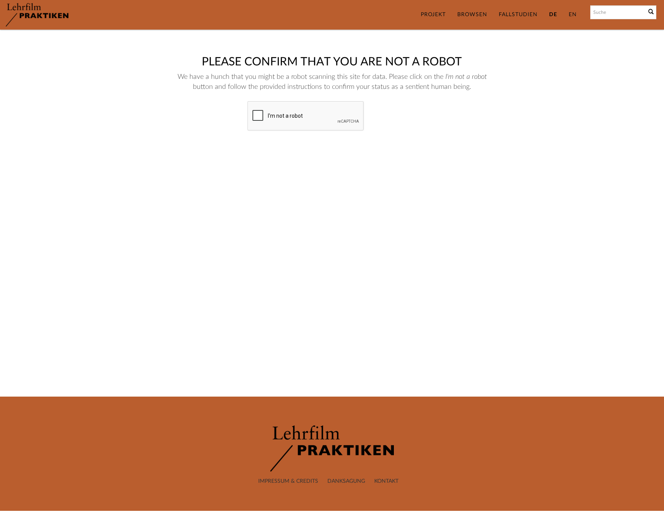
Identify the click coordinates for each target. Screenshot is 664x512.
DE (553, 14)
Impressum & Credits (288, 481)
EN (573, 14)
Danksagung (346, 481)
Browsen (472, 14)
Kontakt (386, 481)
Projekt (433, 14)
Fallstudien (518, 14)
